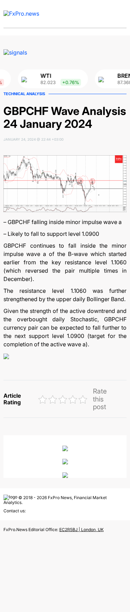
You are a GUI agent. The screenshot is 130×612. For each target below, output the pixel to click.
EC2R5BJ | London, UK (81, 529)
